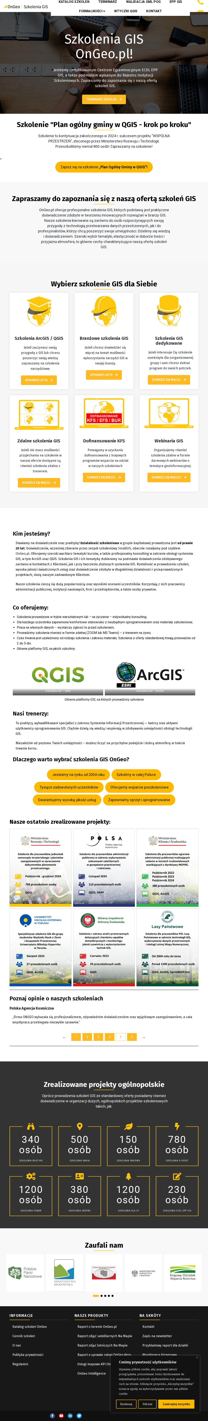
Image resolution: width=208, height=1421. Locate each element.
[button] (96, 1296)
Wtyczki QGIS (125, 11)
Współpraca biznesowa (160, 1355)
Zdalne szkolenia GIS (38, 441)
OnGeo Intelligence (91, 1373)
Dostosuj (126, 1404)
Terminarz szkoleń (101, 99)
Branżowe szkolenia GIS (104, 338)
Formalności (90, 11)
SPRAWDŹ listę (101, 374)
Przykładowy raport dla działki (165, 1345)
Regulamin (20, 1364)
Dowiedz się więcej (166, 379)
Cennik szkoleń (23, 1336)
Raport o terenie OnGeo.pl (97, 1327)
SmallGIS (124, 548)
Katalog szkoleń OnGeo (29, 1327)
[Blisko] (197, 1357)
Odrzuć (147, 1404)
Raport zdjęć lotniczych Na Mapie (102, 1345)
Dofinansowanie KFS (104, 441)
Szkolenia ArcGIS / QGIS (39, 338)
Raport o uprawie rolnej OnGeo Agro (104, 1355)
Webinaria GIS (169, 441)
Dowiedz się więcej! (167, 477)
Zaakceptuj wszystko (176, 1404)
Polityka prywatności (27, 1355)
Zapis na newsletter (157, 1336)
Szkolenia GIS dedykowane (169, 341)
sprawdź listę (36, 380)
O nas (16, 1345)
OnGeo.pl (22, 554)
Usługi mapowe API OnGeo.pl (98, 1364)
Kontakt (154, 11)
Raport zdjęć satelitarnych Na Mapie (104, 1336)
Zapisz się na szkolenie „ (104, 167)
